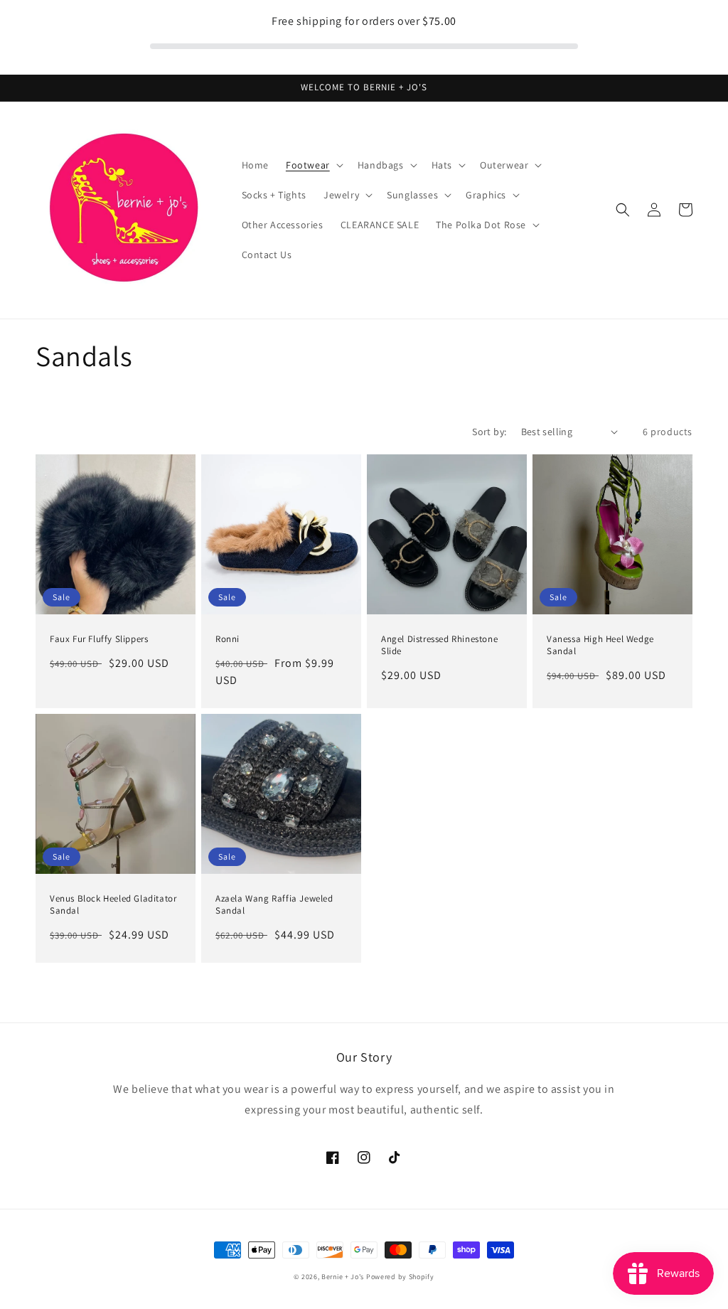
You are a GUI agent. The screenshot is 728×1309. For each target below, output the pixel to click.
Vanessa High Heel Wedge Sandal (600, 645)
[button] (313, 165)
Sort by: (489, 431)
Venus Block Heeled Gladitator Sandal (113, 905)
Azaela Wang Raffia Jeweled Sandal (274, 905)
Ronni (227, 639)
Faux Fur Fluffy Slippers (99, 639)
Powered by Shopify (400, 1276)
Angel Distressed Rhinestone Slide (439, 645)
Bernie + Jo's (342, 1276)
